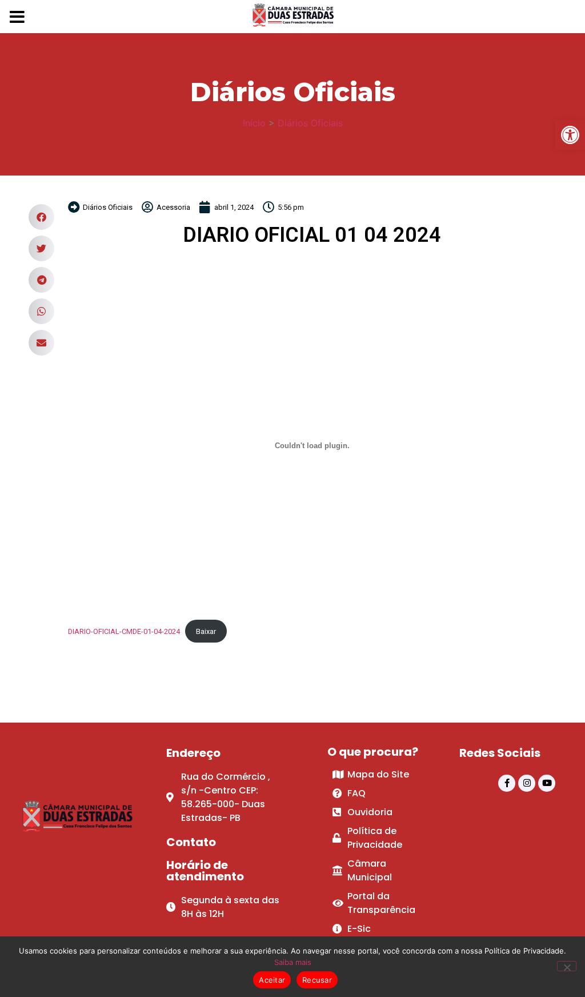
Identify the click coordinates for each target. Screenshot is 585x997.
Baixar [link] (206, 631)
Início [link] (254, 123)
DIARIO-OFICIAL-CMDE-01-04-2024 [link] (124, 631)
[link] (570, 135)
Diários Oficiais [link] (310, 123)
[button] (41, 217)
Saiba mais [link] (292, 962)
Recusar (317, 979)
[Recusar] (566, 966)
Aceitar (272, 979)
